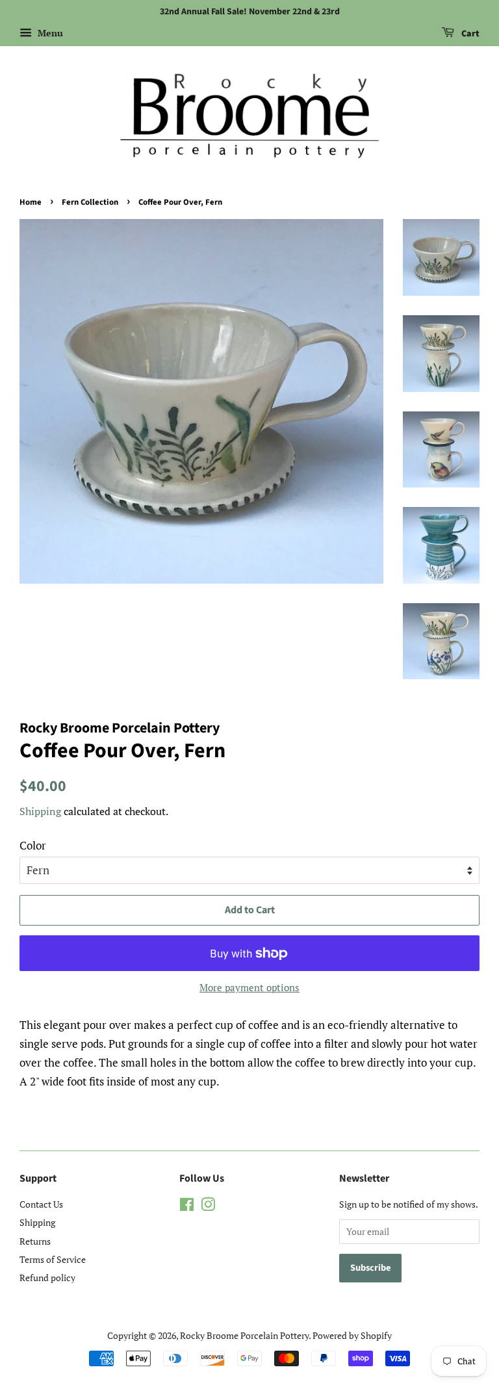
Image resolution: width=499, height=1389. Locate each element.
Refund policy (47, 1277)
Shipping (40, 811)
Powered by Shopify (352, 1335)
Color (32, 845)
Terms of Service (52, 1259)
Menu (49, 33)
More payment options (249, 987)
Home (30, 202)
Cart (469, 33)
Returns (35, 1241)
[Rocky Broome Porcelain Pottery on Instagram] (208, 1207)
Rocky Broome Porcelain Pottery (244, 1335)
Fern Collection (90, 202)
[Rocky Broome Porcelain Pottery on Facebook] (186, 1207)
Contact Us (41, 1204)
